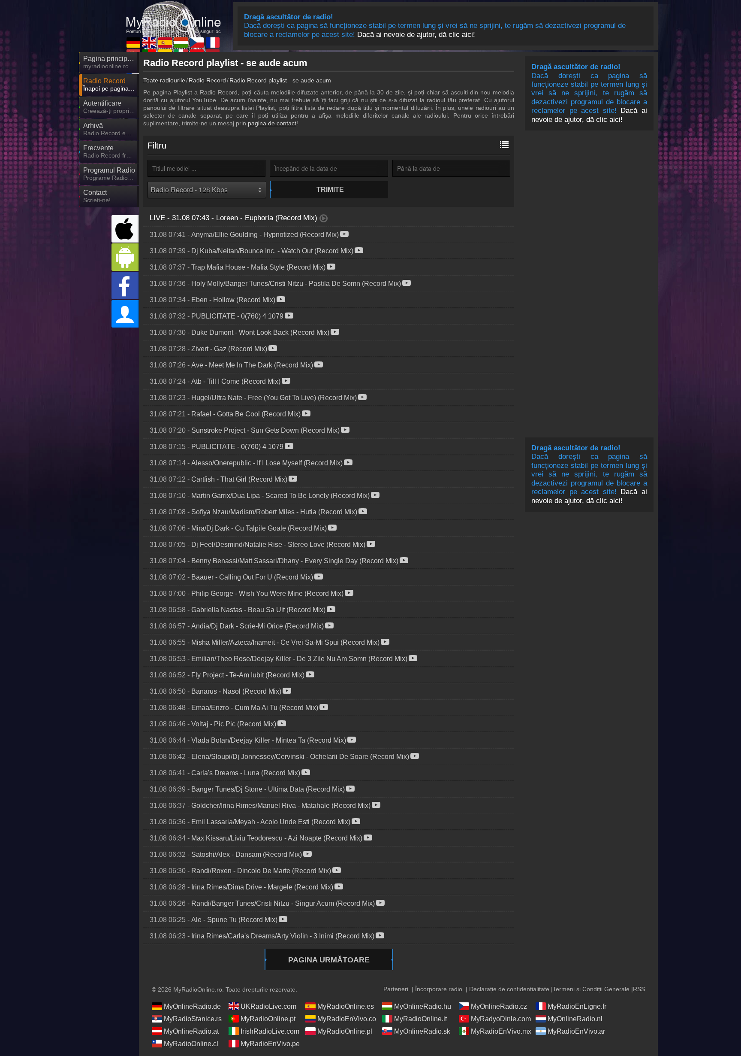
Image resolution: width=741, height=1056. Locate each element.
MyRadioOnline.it (420, 1019)
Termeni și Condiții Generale (591, 989)
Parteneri (395, 989)
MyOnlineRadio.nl (575, 1019)
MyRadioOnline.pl (344, 1031)
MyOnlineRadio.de (192, 1006)
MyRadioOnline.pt (268, 1019)
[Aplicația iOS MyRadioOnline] (125, 229)
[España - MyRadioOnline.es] (165, 42)
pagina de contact (272, 123)
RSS (639, 989)
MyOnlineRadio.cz (499, 1006)
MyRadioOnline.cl (191, 1043)
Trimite (330, 189)
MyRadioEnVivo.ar (576, 1031)
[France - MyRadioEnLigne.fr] (213, 42)
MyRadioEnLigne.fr (577, 1006)
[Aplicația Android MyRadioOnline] (125, 257)
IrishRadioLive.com (270, 1031)
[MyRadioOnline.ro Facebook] (125, 285)
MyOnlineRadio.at (191, 1031)
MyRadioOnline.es (345, 1006)
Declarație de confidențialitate (509, 989)
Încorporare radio (438, 989)
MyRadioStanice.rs (193, 1019)
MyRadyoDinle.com (501, 1019)
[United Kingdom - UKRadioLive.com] (149, 42)
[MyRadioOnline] (173, 16)
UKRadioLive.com (268, 1006)
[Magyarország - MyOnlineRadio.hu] (181, 42)
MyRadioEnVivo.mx (501, 1031)
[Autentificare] (125, 314)
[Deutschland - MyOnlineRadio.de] (133, 42)
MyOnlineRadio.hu (422, 1006)
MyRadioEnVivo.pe (270, 1043)
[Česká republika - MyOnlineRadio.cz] (197, 42)
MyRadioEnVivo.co (346, 1019)
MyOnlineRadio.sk (422, 1031)
